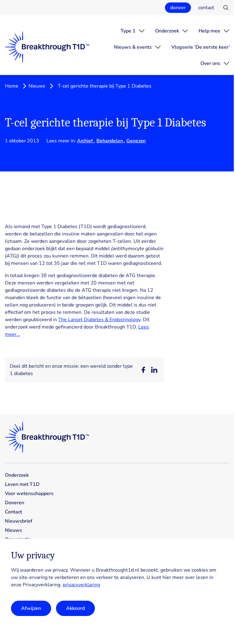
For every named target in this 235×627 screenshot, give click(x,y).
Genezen (136, 140)
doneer (178, 7)
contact (206, 7)
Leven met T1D (22, 484)
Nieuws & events (133, 47)
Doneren (14, 503)
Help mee (209, 31)
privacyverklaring (81, 584)
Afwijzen (31, 608)
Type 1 (128, 31)
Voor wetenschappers (29, 493)
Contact (13, 512)
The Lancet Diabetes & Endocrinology (99, 319)
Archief (85, 140)
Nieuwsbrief (18, 521)
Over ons (210, 63)
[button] (143, 370)
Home (11, 86)
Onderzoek (167, 31)
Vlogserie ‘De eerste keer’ (200, 47)
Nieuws (36, 86)
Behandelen (110, 140)
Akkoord (75, 608)
